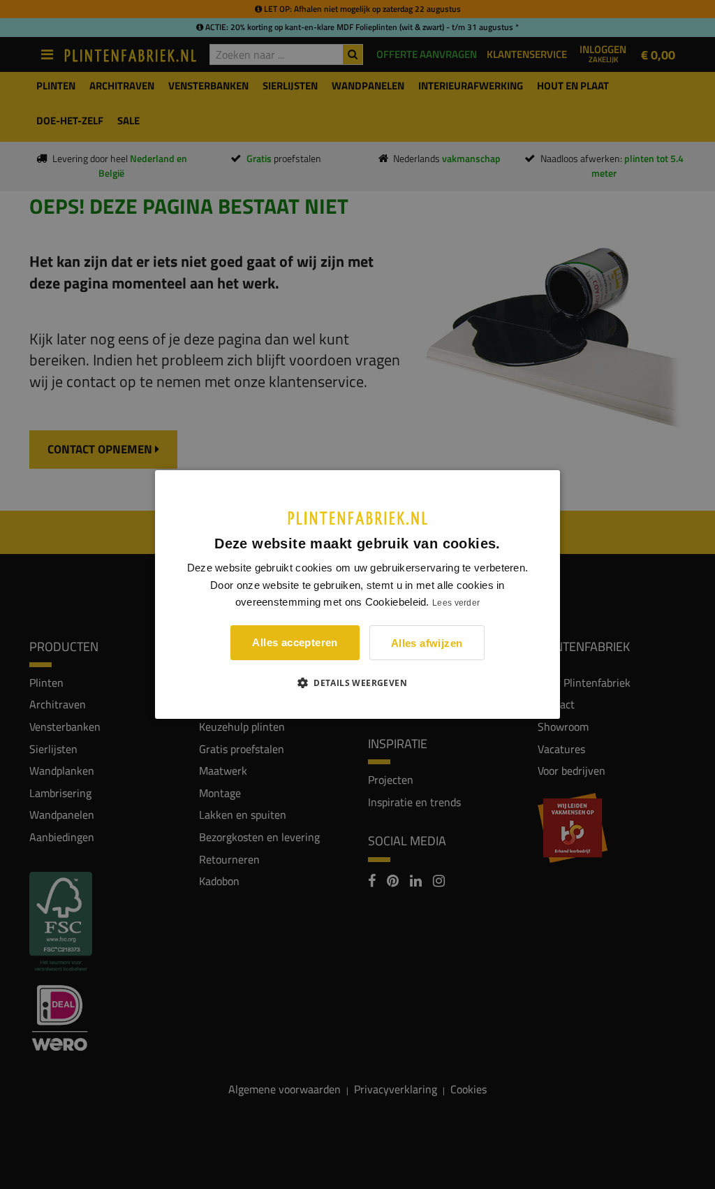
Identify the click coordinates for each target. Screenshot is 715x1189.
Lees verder (456, 603)
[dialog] (357, 594)
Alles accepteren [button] (294, 642)
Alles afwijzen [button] (427, 643)
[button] (357, 682)
